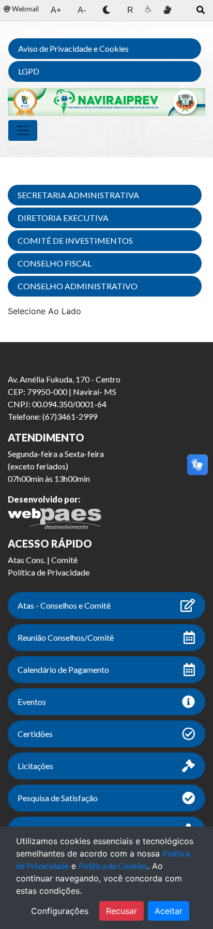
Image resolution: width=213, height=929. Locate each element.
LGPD (28, 71)
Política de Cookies (113, 866)
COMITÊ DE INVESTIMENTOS (75, 240)
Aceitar (168, 911)
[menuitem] (21, 9)
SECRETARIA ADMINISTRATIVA (78, 195)
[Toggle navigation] (22, 130)
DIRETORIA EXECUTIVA (63, 218)
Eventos (32, 701)
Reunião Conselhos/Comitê (66, 637)
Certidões (35, 734)
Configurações (59, 911)
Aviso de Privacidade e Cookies (73, 48)
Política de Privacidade (48, 572)
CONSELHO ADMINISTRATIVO (78, 286)
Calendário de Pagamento (63, 669)
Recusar (121, 911)
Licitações (35, 766)
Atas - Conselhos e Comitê (64, 605)
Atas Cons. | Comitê (43, 560)
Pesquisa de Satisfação (58, 798)
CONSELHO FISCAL (55, 263)
